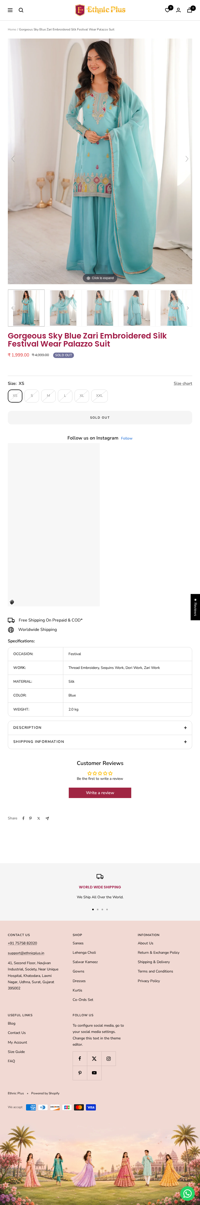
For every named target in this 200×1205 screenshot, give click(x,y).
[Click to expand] (100, 161)
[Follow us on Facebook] (80, 1058)
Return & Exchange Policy (158, 952)
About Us (145, 943)
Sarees (78, 943)
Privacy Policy (149, 980)
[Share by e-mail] (47, 818)
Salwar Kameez (85, 961)
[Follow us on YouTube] (94, 1073)
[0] (167, 10)
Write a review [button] (100, 793)
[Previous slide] (13, 159)
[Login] (178, 10)
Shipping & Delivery (154, 961)
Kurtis (77, 990)
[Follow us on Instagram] (108, 1058)
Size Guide (16, 1051)
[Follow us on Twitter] (94, 1058)
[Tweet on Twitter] (38, 818)
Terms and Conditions (155, 971)
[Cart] (189, 10)
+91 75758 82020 (22, 943)
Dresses (79, 980)
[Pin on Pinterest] (30, 818)
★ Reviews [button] (195, 607)
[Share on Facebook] (23, 818)
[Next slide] (187, 159)
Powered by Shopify (45, 1093)
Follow (127, 438)
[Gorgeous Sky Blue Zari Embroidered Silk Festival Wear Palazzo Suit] (26, 308)
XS (15, 395)
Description (27, 727)
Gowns (78, 971)
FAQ (11, 1061)
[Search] (21, 10)
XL (82, 395)
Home (12, 29)
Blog (11, 1023)
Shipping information (38, 741)
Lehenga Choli (84, 952)
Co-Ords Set (83, 999)
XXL (99, 395)
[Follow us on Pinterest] (80, 1073)
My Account (17, 1042)
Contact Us (17, 1032)
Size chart (183, 383)
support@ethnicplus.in (26, 953)
